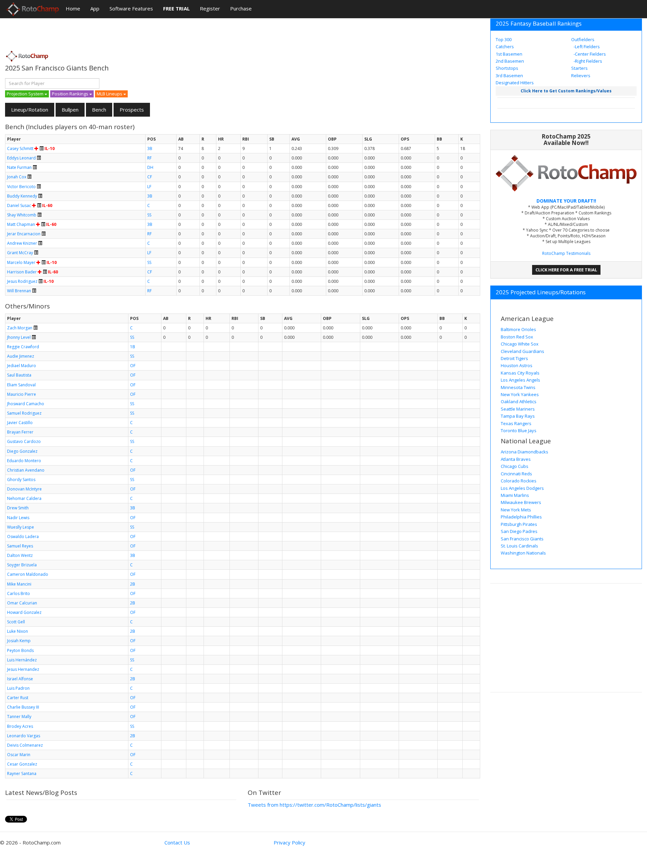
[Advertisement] (127, 32)
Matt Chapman (21, 224)
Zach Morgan (19, 328)
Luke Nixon (17, 631)
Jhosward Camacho (25, 404)
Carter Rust (17, 698)
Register (210, 8)
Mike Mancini (19, 584)
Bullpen (70, 109)
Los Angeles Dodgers (522, 488)
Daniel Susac (19, 205)
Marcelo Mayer (21, 262)
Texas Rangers (516, 423)
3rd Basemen (509, 75)
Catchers (505, 46)
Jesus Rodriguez (22, 281)
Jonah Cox (16, 177)
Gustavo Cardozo (24, 441)
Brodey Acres (20, 726)
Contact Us (177, 842)
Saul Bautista (19, 375)
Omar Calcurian (22, 603)
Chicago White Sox (519, 344)
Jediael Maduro (21, 365)
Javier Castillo (20, 422)
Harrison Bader (22, 272)
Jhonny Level (19, 337)
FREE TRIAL (176, 8)
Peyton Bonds (20, 650)
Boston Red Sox (517, 337)
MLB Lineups (110, 94)
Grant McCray (20, 253)
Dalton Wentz (20, 555)
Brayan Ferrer (20, 432)
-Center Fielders (589, 54)
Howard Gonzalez (24, 612)
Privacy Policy (289, 842)
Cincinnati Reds (516, 474)
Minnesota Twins (518, 387)
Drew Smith (18, 508)
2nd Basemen (510, 61)
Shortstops (507, 68)
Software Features (131, 8)
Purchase (241, 8)
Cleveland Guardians (522, 351)
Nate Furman (19, 167)
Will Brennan (19, 291)
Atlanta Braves (516, 459)
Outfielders (582, 39)
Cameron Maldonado (27, 574)
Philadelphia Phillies (521, 517)
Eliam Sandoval (21, 385)
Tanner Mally (19, 716)
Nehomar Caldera (24, 498)
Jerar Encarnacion (23, 234)
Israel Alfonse (20, 679)
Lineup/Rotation (29, 109)
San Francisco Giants (522, 539)
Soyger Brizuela (22, 565)
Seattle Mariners (518, 409)
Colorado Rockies (518, 481)
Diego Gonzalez (22, 451)
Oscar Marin (18, 754)
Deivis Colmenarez (25, 745)
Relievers (580, 75)
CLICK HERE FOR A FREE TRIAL (566, 270)
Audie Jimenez (20, 356)
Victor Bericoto (21, 186)
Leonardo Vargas (23, 736)
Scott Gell (16, 622)
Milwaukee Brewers (521, 502)
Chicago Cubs (514, 466)
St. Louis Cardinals (519, 546)
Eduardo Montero (24, 461)
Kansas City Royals (520, 373)
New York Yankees (520, 394)
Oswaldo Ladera (23, 536)
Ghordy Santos (21, 479)
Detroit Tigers (514, 358)
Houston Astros (516, 365)
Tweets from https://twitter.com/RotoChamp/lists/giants (314, 804)
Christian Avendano (25, 470)
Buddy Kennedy (22, 196)
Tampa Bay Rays (518, 416)
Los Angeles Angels (520, 380)
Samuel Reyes (20, 546)
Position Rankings (70, 94)
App (94, 8)
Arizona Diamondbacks (524, 452)
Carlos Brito (18, 593)
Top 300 (504, 39)
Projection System (25, 94)
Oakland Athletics (518, 401)
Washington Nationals (523, 553)
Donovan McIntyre (24, 489)
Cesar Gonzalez (22, 764)
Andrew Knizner (22, 243)
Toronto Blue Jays (518, 430)
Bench (99, 109)
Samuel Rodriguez (24, 413)
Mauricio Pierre (21, 394)
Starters (579, 68)
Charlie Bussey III (23, 707)
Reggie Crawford (23, 347)
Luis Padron (18, 688)
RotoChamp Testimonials (566, 253)
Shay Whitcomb (21, 215)
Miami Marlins (515, 495)
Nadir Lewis (18, 517)
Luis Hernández (22, 660)
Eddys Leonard (21, 158)
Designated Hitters (515, 83)
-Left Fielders (586, 46)
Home (73, 8)
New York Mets (516, 510)
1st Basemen (509, 54)
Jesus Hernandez (23, 669)
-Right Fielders (587, 61)
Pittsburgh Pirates (519, 524)
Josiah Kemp (19, 641)
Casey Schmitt (20, 148)
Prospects (132, 109)
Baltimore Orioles (518, 329)
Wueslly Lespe (20, 527)
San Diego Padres (519, 531)
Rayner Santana (21, 773)
